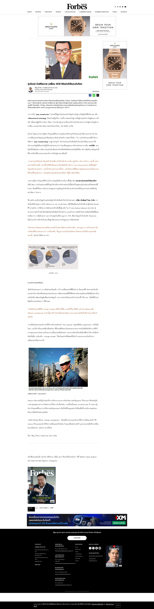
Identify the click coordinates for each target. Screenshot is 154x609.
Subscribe (77, 538)
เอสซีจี (51, 508)
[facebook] (90, 95)
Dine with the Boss (46, 89)
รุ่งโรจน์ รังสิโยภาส (44, 508)
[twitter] (97, 95)
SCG (37, 508)
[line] (94, 95)
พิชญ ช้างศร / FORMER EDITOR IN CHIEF (46, 88)
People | (37, 89)
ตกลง (118, 605)
